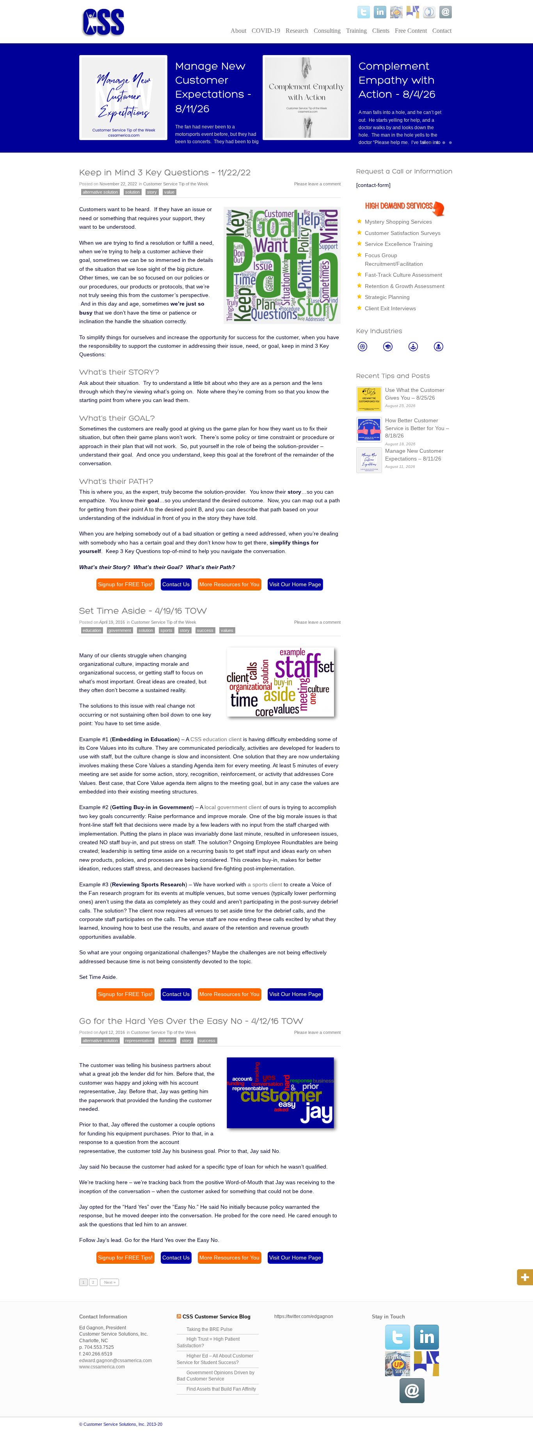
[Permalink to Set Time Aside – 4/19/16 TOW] (143, 611)
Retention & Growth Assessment (404, 286)
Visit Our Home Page (295, 584)
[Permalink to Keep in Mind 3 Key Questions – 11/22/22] (165, 172)
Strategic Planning (387, 297)
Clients (380, 30)
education (92, 630)
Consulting (327, 30)
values (227, 630)
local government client (232, 807)
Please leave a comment (317, 183)
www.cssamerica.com (102, 1367)
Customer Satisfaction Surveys (403, 233)
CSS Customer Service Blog (217, 1317)
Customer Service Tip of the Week (175, 183)
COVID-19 (266, 30)
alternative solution (100, 192)
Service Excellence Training (399, 244)
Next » (109, 1282)
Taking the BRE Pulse (210, 1329)
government (119, 630)
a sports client (265, 884)
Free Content (411, 30)
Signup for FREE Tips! (125, 584)
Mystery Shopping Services (398, 222)
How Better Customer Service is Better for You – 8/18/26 (417, 428)
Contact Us (176, 584)
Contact (441, 30)
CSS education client (216, 739)
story (152, 192)
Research (297, 30)
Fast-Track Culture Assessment (403, 275)
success (205, 630)
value (169, 192)
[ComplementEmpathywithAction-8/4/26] (398, 80)
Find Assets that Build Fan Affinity (221, 1389)
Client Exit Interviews (390, 308)
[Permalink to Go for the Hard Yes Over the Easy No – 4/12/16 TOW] (191, 1021)
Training (356, 30)
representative (139, 1040)
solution (132, 192)
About (238, 30)
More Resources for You (229, 584)
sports (166, 630)
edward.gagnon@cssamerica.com (115, 1360)
